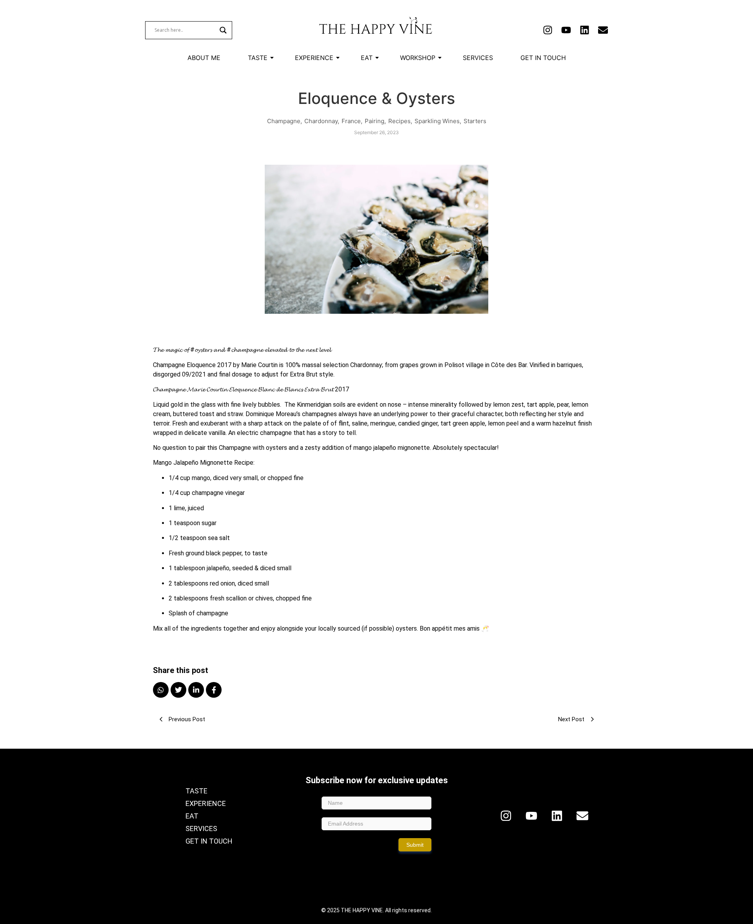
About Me (203, 58)
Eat (367, 58)
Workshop (417, 58)
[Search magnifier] (223, 30)
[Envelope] (603, 30)
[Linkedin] (584, 30)
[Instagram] (548, 30)
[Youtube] (566, 30)
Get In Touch (543, 58)
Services (478, 58)
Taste (257, 58)
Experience (314, 58)
